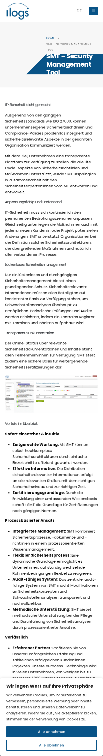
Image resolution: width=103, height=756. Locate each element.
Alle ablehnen (51, 745)
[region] (51, 717)
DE (79, 11)
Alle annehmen (51, 731)
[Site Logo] (17, 11)
